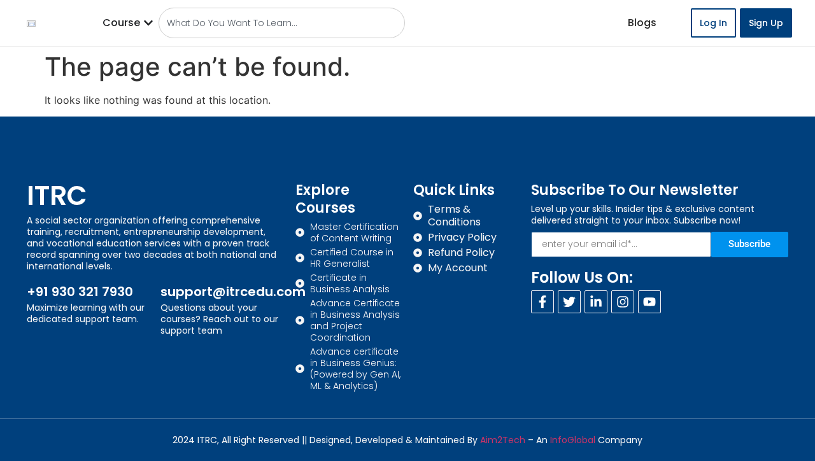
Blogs (642, 22)
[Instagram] (622, 301)
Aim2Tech (502, 440)
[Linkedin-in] (596, 301)
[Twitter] (569, 301)
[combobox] (282, 23)
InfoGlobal (572, 440)
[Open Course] (148, 23)
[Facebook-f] (542, 301)
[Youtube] (649, 301)
